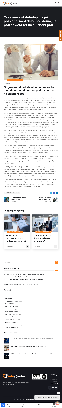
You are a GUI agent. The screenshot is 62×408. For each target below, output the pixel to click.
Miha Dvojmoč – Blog (10, 306)
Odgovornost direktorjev (12, 314)
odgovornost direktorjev (12, 192)
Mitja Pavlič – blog (10, 309)
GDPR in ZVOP (8, 298)
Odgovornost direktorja (15, 79)
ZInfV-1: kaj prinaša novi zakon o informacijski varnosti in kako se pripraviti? (24, 282)
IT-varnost (8, 303)
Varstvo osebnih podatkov (12, 325)
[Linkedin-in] (53, 388)
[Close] (58, 393)
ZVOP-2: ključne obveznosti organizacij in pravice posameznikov (21, 284)
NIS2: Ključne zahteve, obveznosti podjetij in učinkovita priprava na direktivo (24, 274)
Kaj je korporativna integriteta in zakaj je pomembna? (43, 238)
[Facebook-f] (50, 388)
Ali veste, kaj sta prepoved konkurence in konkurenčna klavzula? (16, 238)
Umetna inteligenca (10, 322)
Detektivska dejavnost (11, 296)
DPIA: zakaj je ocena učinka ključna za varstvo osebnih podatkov (21, 276)
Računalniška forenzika (11, 319)
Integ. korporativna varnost (13, 301)
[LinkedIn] (57, 193)
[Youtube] (56, 388)
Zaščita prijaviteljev (10, 327)
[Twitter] (51, 193)
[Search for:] (31, 262)
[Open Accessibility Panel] (3, 405)
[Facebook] (54, 193)
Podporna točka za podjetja (12, 317)
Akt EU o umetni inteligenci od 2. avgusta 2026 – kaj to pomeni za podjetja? (24, 279)
